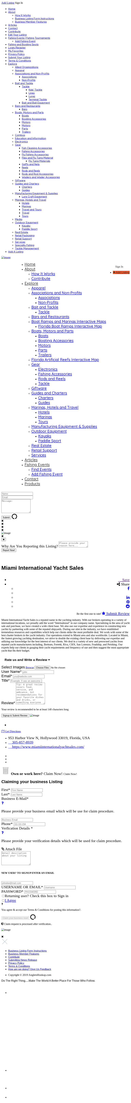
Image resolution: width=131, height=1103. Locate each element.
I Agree (10, 900)
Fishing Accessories (33, 151)
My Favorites (15, 50)
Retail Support (23, 238)
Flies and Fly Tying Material (37, 157)
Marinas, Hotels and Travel (30, 199)
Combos (20, 135)
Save (125, 580)
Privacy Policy (16, 54)
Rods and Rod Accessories (37, 174)
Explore (12, 63)
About (11, 12)
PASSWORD (12, 891)
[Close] (3, 539)
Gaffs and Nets (31, 164)
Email (6, 676)
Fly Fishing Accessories (35, 154)
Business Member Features (31, 21)
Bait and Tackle (24, 83)
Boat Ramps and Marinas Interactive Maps (68, 321)
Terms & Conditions (19, 60)
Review (8, 703)
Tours (25, 216)
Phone (7, 824)
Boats (25, 115)
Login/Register (17, 47)
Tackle (26, 86)
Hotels (25, 203)
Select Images (13, 667)
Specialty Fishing (24, 245)
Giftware (20, 180)
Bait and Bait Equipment (36, 102)
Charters (27, 186)
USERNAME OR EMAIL (22, 887)
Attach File (13, 849)
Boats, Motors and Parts (29, 112)
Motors (26, 122)
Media (18, 219)
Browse (30, 667)
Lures (32, 96)
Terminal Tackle (38, 99)
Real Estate (21, 232)
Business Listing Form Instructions (34, 18)
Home (11, 8)
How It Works (23, 15)
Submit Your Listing (19, 57)
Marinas (26, 206)
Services (20, 242)
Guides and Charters (27, 183)
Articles (12, 25)
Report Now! (9, 550)
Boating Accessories (34, 118)
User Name (11, 671)
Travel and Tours (31, 209)
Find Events (41, 469)
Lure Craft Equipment (34, 196)
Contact (13, 28)
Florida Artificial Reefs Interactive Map (65, 359)
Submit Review (117, 613)
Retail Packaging (24, 235)
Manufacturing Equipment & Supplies (36, 193)
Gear (18, 144)
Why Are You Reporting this (29, 546)
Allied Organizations (26, 67)
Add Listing (7, 2)
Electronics (21, 141)
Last (5, 794)
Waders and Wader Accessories (41, 177)
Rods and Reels (31, 170)
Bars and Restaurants (27, 106)
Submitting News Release (22, 959)
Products (32, 483)
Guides (26, 190)
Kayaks (26, 225)
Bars (24, 109)
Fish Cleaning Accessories (37, 148)
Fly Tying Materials (39, 161)
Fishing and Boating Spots (23, 44)
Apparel (19, 70)
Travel (25, 212)
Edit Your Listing (17, 34)
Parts (25, 128)
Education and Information (30, 138)
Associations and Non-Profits (32, 73)
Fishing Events (37, 464)
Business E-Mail (57, 804)
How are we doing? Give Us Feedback (29, 969)
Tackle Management (27, 248)
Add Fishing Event (25, 41)
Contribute (14, 31)
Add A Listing (15, 251)
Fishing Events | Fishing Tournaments (29, 38)
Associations (29, 76)
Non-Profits (28, 80)
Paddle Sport (29, 229)
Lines (32, 93)
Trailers (26, 131)
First (5, 790)
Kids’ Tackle (35, 89)
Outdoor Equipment (26, 222)
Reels (25, 167)
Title (5, 680)
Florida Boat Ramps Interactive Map (70, 326)
